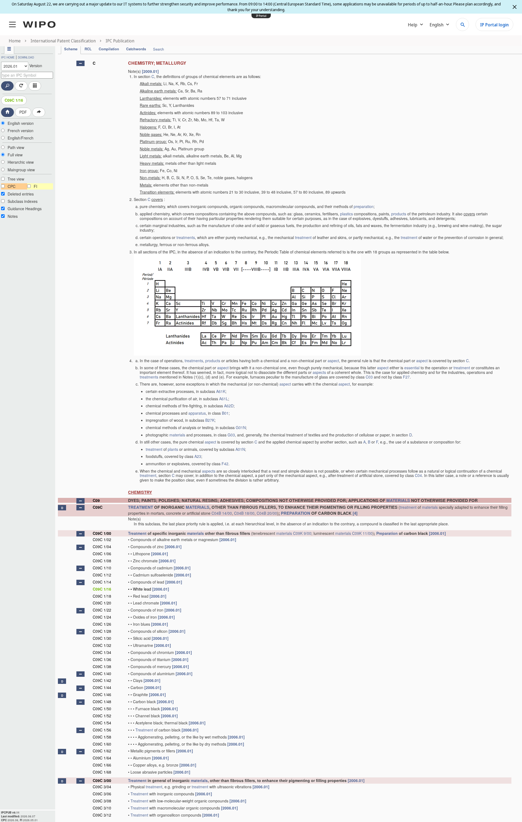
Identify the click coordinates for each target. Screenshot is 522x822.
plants (173, 449)
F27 (406, 377)
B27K (210, 420)
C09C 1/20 (102, 603)
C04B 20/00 (267, 513)
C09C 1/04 (102, 546)
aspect (333, 360)
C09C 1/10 (102, 567)
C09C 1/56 (102, 730)
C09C (97, 507)
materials (177, 435)
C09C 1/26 (102, 624)
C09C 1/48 (102, 701)
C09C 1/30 (102, 638)
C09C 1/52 (102, 715)
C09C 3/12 (102, 815)
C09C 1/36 (102, 659)
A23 (197, 456)
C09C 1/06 (102, 553)
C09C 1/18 (102, 596)
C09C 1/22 (102, 610)
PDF (23, 112)
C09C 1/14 (102, 582)
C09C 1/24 (102, 617)
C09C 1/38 (102, 666)
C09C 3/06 (102, 793)
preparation (364, 206)
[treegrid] (284, 438)
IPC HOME (8, 57)
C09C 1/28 (102, 631)
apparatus (197, 413)
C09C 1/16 (14, 100)
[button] (80, 63)
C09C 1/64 (102, 758)
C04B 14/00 (222, 513)
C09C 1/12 (102, 575)
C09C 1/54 (102, 722)
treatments (185, 237)
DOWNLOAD (26, 57)
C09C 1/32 (102, 645)
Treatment (137, 533)
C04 (418, 475)
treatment (303, 237)
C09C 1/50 (102, 708)
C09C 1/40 (102, 673)
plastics (346, 213)
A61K (220, 391)
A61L (223, 398)
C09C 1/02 (102, 539)
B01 (225, 413)
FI (35, 186)
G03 (231, 435)
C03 (369, 377)
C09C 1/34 (102, 652)
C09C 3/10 (102, 808)
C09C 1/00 (102, 533)
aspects (319, 372)
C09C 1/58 (102, 737)
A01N (240, 449)
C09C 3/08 (102, 801)
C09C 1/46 (102, 694)
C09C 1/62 (102, 750)
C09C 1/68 (102, 772)
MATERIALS (398, 500)
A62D (229, 405)
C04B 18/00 (244, 513)
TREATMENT (140, 507)
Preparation (387, 533)
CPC (11, 186)
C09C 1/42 (102, 680)
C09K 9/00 (302, 533)
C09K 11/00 (362, 533)
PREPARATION (295, 513)
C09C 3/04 (102, 786)
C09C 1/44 (102, 687)
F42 (225, 463)
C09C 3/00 (102, 780)
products (398, 213)
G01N (241, 427)
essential (412, 367)
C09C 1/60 (102, 744)
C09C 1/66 (102, 765)
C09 (96, 500)
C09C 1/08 (102, 560)
